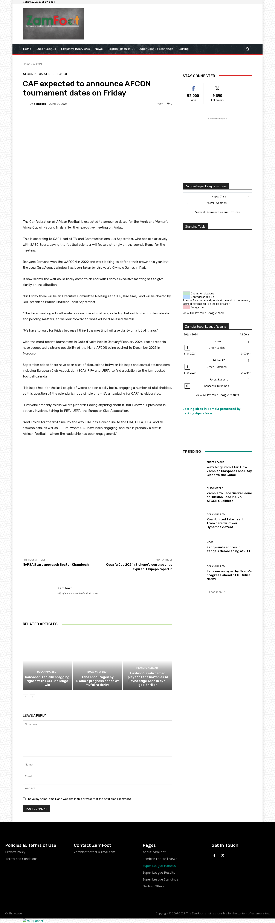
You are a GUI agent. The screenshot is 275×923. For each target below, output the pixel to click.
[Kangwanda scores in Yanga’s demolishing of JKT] (193, 547)
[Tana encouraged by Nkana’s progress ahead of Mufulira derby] (97, 660)
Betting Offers (153, 886)
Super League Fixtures (159, 865)
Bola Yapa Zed (46, 672)
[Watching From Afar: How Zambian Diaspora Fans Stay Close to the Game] (193, 469)
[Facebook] (214, 856)
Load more (216, 592)
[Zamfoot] (26, 103)
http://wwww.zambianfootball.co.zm (77, 593)
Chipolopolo (215, 488)
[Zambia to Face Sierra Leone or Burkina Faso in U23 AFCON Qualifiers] (193, 495)
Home (26, 64)
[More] (139, 118)
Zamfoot (40, 103)
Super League (56, 74)
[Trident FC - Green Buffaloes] (217, 361)
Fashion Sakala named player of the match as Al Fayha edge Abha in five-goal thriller (148, 679)
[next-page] (32, 697)
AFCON (37, 64)
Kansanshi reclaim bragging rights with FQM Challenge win (47, 681)
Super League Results (159, 872)
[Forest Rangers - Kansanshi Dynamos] (217, 380)
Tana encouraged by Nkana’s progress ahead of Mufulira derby (97, 681)
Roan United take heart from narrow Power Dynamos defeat (225, 523)
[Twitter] (223, 856)
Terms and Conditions (21, 858)
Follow (217, 86)
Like (193, 86)
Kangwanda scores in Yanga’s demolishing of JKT (229, 549)
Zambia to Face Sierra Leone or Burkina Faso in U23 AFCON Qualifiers (229, 497)
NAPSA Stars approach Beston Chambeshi (56, 565)
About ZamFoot (154, 852)
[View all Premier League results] (217, 395)
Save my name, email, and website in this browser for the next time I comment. (79, 798)
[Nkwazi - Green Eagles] (217, 342)
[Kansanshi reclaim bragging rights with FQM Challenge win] (47, 660)
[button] (247, 49)
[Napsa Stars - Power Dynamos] (217, 199)
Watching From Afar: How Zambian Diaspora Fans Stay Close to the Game (229, 471)
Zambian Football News (160, 858)
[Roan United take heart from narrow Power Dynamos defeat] (193, 521)
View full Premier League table (204, 313)
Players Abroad (147, 668)
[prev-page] (25, 697)
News (38, 74)
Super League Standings (160, 879)
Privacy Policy (15, 852)
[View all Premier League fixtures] (217, 212)
